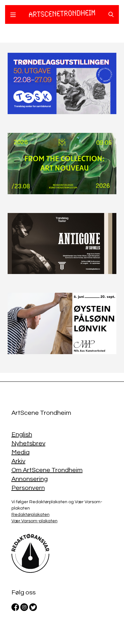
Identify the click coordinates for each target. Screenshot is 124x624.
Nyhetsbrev (28, 443)
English (21, 434)
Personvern (28, 488)
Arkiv (18, 461)
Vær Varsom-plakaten (34, 521)
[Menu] (13, 15)
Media (20, 452)
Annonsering (29, 479)
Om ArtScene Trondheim (47, 470)
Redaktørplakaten (30, 514)
